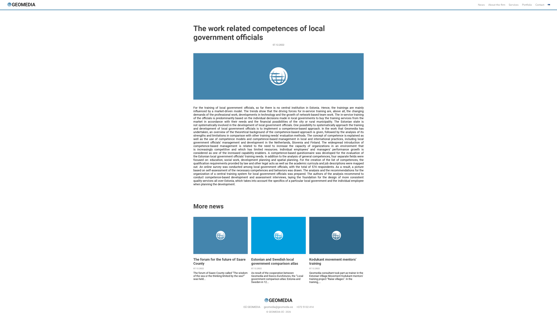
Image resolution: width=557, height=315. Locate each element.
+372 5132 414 (305, 306)
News (481, 5)
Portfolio (527, 5)
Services (514, 5)
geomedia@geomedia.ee (278, 306)
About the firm (496, 5)
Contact (539, 5)
